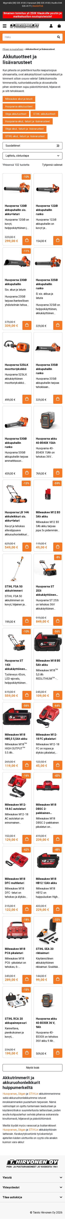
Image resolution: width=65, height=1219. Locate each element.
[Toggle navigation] (5, 26)
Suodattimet (13, 146)
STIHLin (33, 1094)
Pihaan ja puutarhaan (13, 49)
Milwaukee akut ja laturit (18, 99)
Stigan (21, 1094)
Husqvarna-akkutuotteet (19, 106)
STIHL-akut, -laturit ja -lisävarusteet (25, 136)
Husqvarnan (10, 1094)
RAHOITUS (38, 6)
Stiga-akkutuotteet (15, 114)
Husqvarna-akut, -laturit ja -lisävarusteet (27, 121)
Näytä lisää (32, 1068)
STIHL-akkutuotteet (44, 114)
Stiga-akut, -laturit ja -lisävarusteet (24, 129)
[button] (26, 240)
